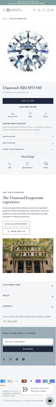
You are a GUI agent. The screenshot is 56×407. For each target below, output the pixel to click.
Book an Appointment (16, 224)
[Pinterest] (17, 359)
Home (5, 18)
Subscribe (28, 349)
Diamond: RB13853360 (18, 18)
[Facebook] (4, 359)
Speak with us (18, 231)
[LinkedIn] (23, 359)
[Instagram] (10, 359)
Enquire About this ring (14, 123)
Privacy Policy (10, 391)
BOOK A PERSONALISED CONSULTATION (27, 4)
